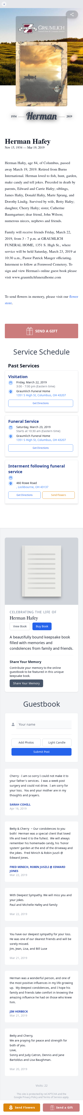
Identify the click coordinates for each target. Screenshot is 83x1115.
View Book (20, 626)
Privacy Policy (30, 1097)
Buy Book (42, 626)
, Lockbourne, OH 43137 (32, 487)
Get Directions (41, 403)
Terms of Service (52, 1097)
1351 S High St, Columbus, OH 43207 (41, 395)
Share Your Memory (26, 683)
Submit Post (41, 752)
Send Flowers (58, 495)
